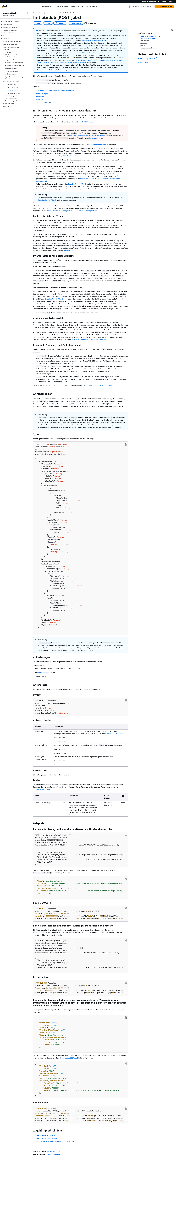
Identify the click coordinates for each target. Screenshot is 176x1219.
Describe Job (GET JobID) (77, 184)
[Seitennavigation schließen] (27, 13)
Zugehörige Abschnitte (44, 102)
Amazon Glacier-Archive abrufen (99, 386)
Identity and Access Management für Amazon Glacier (56, 1141)
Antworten (40, 97)
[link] (67, 13)
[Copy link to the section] (31, 111)
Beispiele (39, 99)
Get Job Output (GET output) (98, 144)
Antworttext (68, 250)
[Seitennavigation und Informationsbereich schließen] (172, 30)
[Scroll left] (40, 6)
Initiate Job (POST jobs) (83, 122)
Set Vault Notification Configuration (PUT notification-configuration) (71, 211)
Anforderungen (42, 94)
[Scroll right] (98, 6)
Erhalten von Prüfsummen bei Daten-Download (88, 340)
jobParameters (43, 672)
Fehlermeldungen (95, 138)
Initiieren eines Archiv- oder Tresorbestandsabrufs (55, 91)
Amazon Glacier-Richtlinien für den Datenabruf (87, 136)
